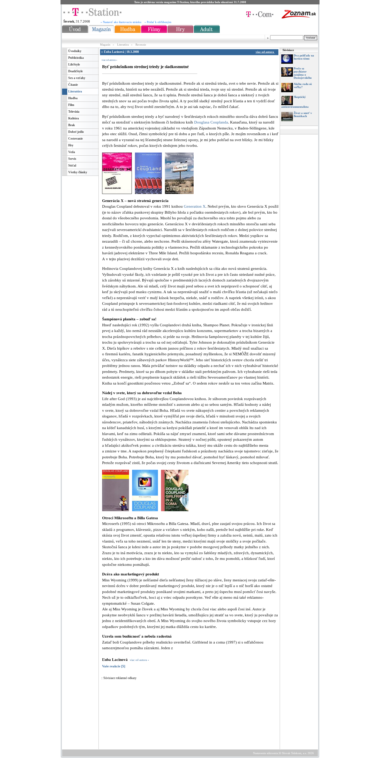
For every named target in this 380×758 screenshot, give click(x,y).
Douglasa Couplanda (211, 122)
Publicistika (76, 58)
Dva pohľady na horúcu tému (304, 57)
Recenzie (140, 44)
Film (71, 105)
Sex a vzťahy (76, 78)
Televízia (73, 111)
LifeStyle (74, 64)
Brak (71, 125)
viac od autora (265, 51)
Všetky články (77, 172)
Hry (70, 145)
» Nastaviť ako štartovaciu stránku (121, 22)
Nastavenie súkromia (265, 753)
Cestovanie (75, 138)
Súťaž (72, 165)
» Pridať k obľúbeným (158, 22)
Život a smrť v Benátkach (303, 114)
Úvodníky (74, 51)
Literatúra (123, 44)
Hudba (73, 98)
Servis (72, 159)
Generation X (195, 206)
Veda (71, 152)
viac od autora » (109, 60)
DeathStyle (75, 71)
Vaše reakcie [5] (113, 666)
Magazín (105, 44)
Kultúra (73, 118)
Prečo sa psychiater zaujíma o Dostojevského (303, 73)
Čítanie (73, 84)
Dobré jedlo (76, 132)
